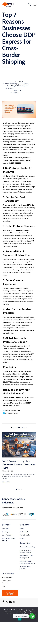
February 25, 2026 (7, 471)
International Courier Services (9, 539)
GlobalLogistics (23, 86)
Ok (19, 619)
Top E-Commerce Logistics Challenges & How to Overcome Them (18, 464)
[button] (5, 482)
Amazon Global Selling (27, 547)
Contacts (23, 538)
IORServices (9, 88)
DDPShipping (24, 84)
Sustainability (24, 532)
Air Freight (5, 529)
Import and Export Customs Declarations (27, 562)
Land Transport (7, 535)
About (22, 529)
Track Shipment (7, 577)
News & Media (25, 535)
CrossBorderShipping (12, 84)
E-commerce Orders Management (26, 557)
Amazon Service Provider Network (26, 551)
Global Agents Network (6, 582)
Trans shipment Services (25, 568)
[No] (35, 615)
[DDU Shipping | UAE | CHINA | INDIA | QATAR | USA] (7, 4)
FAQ (3, 586)
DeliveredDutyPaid (11, 86)
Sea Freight (5, 532)
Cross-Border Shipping (17, 91)
